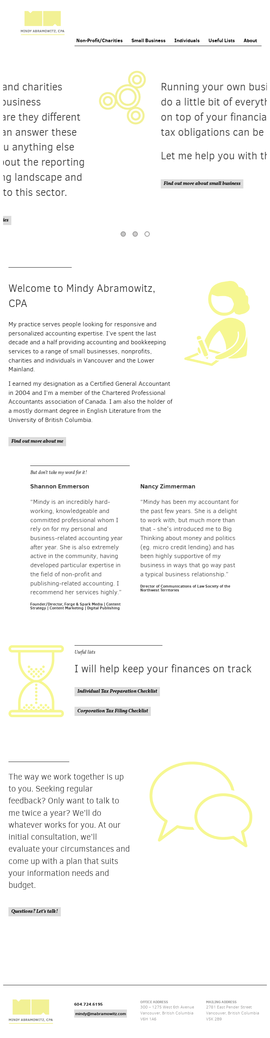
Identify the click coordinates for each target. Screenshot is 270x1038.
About (250, 40)
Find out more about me (37, 441)
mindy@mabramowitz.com (100, 1014)
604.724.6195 (88, 1004)
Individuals (187, 40)
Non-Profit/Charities (99, 40)
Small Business (148, 40)
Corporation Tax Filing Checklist (112, 711)
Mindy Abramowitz (42, 23)
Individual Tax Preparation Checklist (117, 691)
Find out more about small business (117, 183)
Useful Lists (221, 40)
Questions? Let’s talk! (34, 911)
